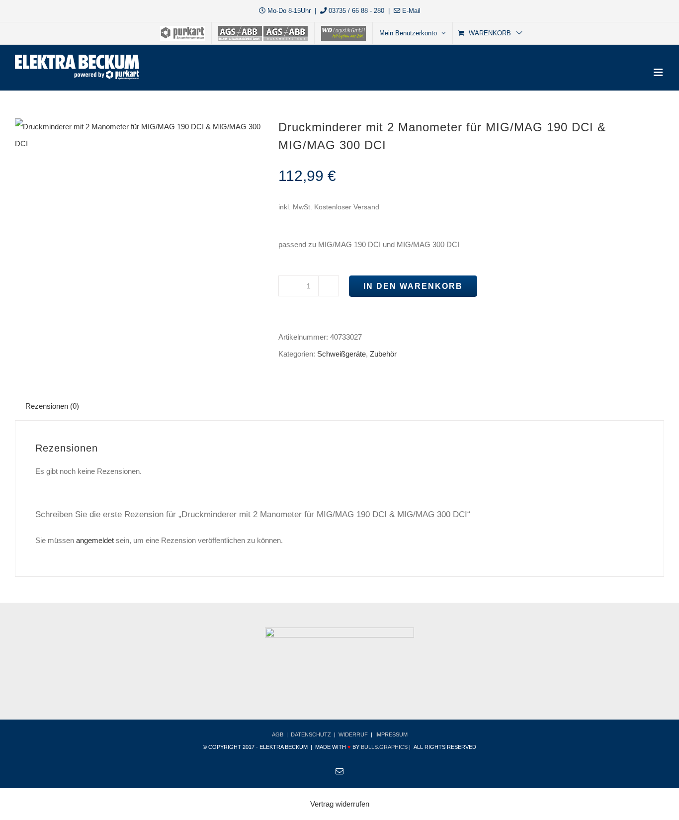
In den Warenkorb (413, 286)
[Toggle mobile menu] (659, 72)
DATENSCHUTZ (311, 734)
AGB (277, 734)
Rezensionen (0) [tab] (52, 406)
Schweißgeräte (341, 354)
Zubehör (383, 354)
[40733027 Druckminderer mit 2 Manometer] (139, 135)
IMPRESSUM (391, 734)
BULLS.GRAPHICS (384, 747)
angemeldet (95, 540)
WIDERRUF (353, 734)
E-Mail (411, 10)
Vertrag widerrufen (339, 804)
